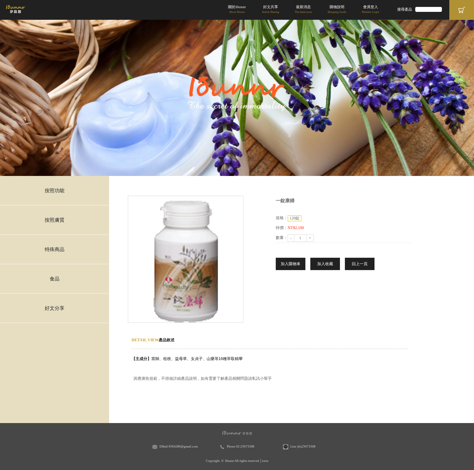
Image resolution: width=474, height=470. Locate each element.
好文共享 (270, 9)
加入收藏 (325, 264)
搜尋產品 (404, 9)
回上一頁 (360, 264)
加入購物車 (290, 264)
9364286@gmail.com (183, 446)
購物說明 (337, 9)
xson (265, 461)
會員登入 (370, 9)
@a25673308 (306, 446)
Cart (461, 10)
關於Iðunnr (237, 9)
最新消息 (303, 9)
